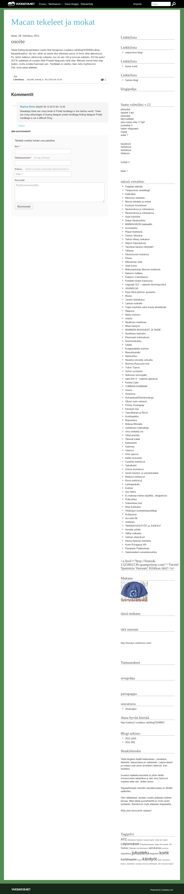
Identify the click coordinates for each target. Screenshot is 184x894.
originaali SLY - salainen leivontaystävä (145, 284)
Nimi (17, 146)
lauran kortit (131, 66)
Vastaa (21, 125)
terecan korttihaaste (149, 864)
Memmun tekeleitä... (136, 198)
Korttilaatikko (132, 416)
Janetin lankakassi (135, 299)
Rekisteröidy (87, 4)
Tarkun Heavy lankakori (137, 239)
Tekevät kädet (132, 439)
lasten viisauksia (163, 860)
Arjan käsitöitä (132, 216)
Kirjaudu (137, 4)
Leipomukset (130, 844)
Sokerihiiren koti (133, 503)
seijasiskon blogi (133, 52)
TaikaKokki (131, 465)
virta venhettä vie (134, 431)
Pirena (128, 258)
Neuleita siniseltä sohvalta (139, 360)
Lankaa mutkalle (133, 303)
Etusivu (43, 4)
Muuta (128, 296)
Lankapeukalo (132, 484)
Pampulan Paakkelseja (137, 548)
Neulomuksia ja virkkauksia (139, 209)
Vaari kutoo (131, 265)
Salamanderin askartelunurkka (141, 552)
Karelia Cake (132, 382)
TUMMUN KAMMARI (136, 386)
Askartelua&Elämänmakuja (139, 397)
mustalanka (131, 228)
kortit (164, 852)
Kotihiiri (129, 488)
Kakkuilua (130, 194)
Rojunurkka (131, 420)
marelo (128, 318)
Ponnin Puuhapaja (134, 405)
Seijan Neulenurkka (135, 220)
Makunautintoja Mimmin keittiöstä (142, 269)
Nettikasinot (55, 4)
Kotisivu (42, 168)
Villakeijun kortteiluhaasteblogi (141, 510)
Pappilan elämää (133, 186)
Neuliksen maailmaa (135, 322)
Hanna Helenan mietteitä (138, 541)
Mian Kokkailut (133, 507)
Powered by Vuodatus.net (161, 889)
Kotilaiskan (131, 514)
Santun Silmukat (133, 235)
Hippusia (129, 311)
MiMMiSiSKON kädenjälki (138, 224)
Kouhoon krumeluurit (136, 205)
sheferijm (130, 522)
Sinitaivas (130, 394)
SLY (170, 844)
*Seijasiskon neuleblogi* (137, 190)
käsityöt (149, 859)
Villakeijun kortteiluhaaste (138, 848)
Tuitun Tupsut (132, 367)
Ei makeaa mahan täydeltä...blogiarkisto (146, 495)
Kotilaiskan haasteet (135, 840)
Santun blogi (131, 80)
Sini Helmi (130, 492)
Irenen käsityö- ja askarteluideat (141, 473)
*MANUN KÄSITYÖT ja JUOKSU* (143, 525)
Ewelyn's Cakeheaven (136, 277)
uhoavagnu (131, 709)
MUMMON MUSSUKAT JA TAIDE (143, 329)
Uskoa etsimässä (134, 469)
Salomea (129, 446)
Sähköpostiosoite (32, 157)
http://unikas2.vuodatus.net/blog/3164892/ (142, 722)
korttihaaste (129, 859)
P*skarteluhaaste (147, 844)
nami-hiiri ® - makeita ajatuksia (141, 378)
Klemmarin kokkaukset (137, 337)
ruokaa (139, 864)
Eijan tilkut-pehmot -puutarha (140, 292)
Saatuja (124, 848)
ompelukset (130, 864)
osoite (18, 41)
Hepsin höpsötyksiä (135, 243)
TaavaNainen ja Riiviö (136, 412)
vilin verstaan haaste (165, 864)
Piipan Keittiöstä (133, 231)
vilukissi (129, 450)
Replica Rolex (27, 106)
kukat (139, 860)
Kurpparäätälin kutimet (137, 348)
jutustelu (140, 852)
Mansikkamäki (132, 352)
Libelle (128, 345)
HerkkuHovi (131, 356)
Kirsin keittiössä (133, 480)
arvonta (165, 848)
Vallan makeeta (133, 533)
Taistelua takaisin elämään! (139, 247)
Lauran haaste (149, 840)
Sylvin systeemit (134, 371)
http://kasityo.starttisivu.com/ (136, 643)
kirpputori (154, 854)
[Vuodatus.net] (21, 889)
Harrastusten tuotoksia (137, 254)
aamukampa (155, 848)
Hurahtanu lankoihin (135, 333)
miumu (128, 390)
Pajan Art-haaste (162, 844)
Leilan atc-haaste (161, 840)
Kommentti (20, 180)
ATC (124, 839)
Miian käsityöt (132, 326)
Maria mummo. (133, 314)
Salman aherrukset (135, 537)
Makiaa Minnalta (133, 424)
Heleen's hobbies (134, 273)
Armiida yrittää (132, 529)
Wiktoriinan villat (133, 262)
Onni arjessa (131, 454)
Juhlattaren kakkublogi (137, 427)
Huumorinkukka (133, 341)
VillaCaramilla (132, 435)
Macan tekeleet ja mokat (138, 201)
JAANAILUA (131, 288)
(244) (130, 738)
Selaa (72, 4)
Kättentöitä (131, 443)
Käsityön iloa (132, 409)
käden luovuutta (133, 458)
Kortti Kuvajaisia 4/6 (135, 544)
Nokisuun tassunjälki (136, 375)
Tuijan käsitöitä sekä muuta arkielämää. (146, 307)
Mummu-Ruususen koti (137, 363)
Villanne (129, 250)
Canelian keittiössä (135, 461)
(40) (130, 742)
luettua (123, 864)
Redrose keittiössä (135, 476)
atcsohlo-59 (131, 518)
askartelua (126, 854)
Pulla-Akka (131, 499)
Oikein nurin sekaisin (136, 401)
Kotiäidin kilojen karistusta (139, 280)
